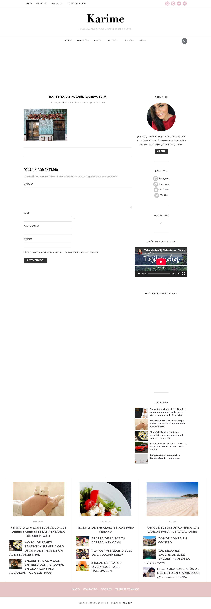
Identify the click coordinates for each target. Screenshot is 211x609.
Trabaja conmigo (76, 4)
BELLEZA (38, 521)
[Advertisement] (105, 73)
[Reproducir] (138, 273)
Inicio (29, 4)
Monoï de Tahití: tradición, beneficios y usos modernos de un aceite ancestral (167, 435)
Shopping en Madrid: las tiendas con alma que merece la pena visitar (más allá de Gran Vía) (167, 412)
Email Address (31, 226)
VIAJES (172, 521)
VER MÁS (161, 151)
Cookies (106, 589)
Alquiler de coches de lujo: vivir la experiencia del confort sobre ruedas (168, 446)
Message (28, 184)
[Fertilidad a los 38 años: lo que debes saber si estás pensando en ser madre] (38, 483)
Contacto (56, 4)
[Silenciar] (179, 273)
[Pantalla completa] (183, 273)
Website (28, 239)
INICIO (68, 40)
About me (41, 4)
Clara (64, 102)
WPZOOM (127, 603)
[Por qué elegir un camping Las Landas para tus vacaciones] (172, 483)
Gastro (112, 40)
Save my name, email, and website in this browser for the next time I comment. (63, 252)
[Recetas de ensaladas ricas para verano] (105, 483)
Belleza (82, 40)
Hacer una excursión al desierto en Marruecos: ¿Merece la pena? (178, 573)
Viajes (128, 40)
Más (141, 40)
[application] (161, 262)
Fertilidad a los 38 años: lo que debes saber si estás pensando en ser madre (167, 423)
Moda (97, 40)
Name (26, 213)
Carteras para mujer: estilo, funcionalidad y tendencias (165, 456)
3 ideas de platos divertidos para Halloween (106, 567)
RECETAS (105, 521)
